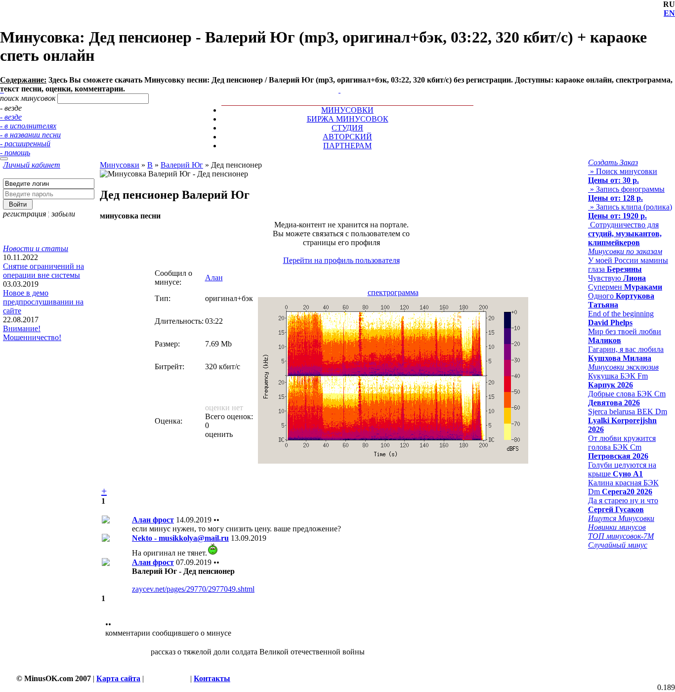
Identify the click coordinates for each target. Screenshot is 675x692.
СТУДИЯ (347, 128)
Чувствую (617, 278)
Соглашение (167, 678)
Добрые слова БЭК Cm (627, 398)
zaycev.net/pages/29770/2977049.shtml (193, 589)
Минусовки (119, 165)
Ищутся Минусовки (621, 518)
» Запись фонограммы (626, 193)
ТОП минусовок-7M (621, 536)
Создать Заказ (613, 162)
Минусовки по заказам (625, 251)
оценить (219, 434)
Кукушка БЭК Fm (618, 380)
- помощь (15, 152)
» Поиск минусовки (622, 175)
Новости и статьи (35, 248)
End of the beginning (621, 318)
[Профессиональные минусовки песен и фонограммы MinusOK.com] (339, 90)
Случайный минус (617, 545)
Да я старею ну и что (623, 505)
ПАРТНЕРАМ (347, 145)
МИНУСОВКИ (347, 110)
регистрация (24, 214)
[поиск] (4, 158)
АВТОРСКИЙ (347, 136)
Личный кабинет (31, 165)
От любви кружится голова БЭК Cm (622, 447)
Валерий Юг (182, 165)
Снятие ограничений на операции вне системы (43, 270)
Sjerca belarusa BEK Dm (627, 420)
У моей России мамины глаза (628, 264)
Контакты (212, 678)
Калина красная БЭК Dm (623, 487)
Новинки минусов (617, 527)
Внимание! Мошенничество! (32, 333)
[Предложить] (340, 81)
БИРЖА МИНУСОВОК (347, 119)
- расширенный (25, 143)
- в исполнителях (28, 126)
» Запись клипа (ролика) (630, 211)
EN (669, 13)
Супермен (625, 287)
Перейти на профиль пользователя (341, 260)
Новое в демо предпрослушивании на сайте (43, 302)
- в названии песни (30, 134)
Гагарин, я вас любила (626, 353)
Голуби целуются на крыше (622, 469)
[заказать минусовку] (335, 81)
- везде (11, 117)
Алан (214, 277)
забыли (63, 214)
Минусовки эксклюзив (623, 367)
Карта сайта (118, 678)
